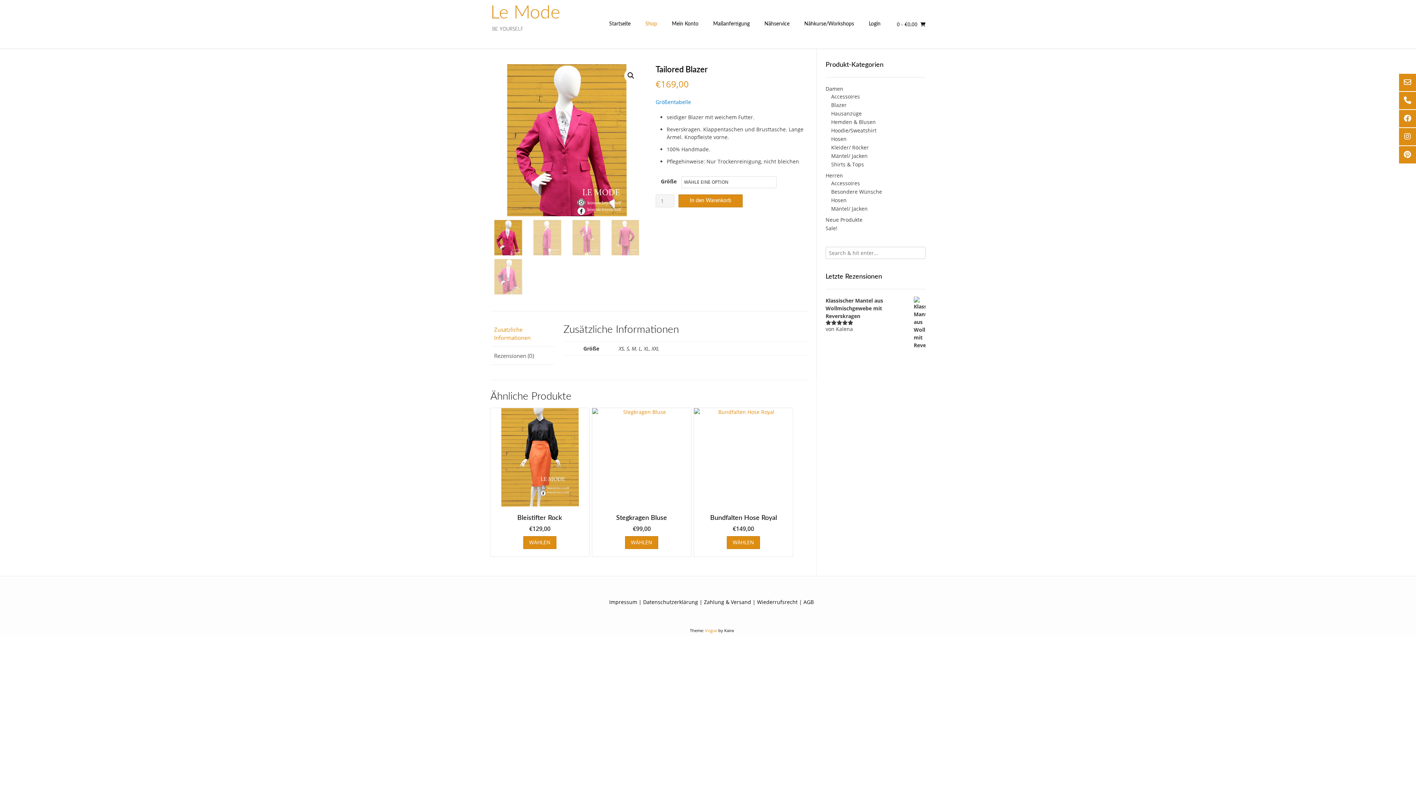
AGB (809, 601)
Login (875, 24)
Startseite (620, 24)
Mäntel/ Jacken (849, 155)
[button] (631, 75)
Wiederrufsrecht (777, 601)
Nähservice (776, 24)
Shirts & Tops (847, 164)
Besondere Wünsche (856, 191)
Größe (669, 181)
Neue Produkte (844, 219)
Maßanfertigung (731, 24)
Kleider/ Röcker (850, 147)
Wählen (540, 542)
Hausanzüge (846, 113)
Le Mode (525, 13)
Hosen (839, 138)
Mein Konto (685, 24)
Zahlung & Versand (727, 601)
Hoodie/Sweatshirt (854, 130)
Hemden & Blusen (853, 121)
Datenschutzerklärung (670, 601)
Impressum (623, 601)
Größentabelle (673, 102)
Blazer (839, 104)
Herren (834, 175)
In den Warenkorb (710, 200)
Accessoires (845, 96)
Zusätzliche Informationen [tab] (512, 334)
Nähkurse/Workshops (829, 24)
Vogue (711, 630)
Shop (651, 24)
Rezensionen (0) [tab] (514, 355)
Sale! (831, 228)
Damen (834, 88)
